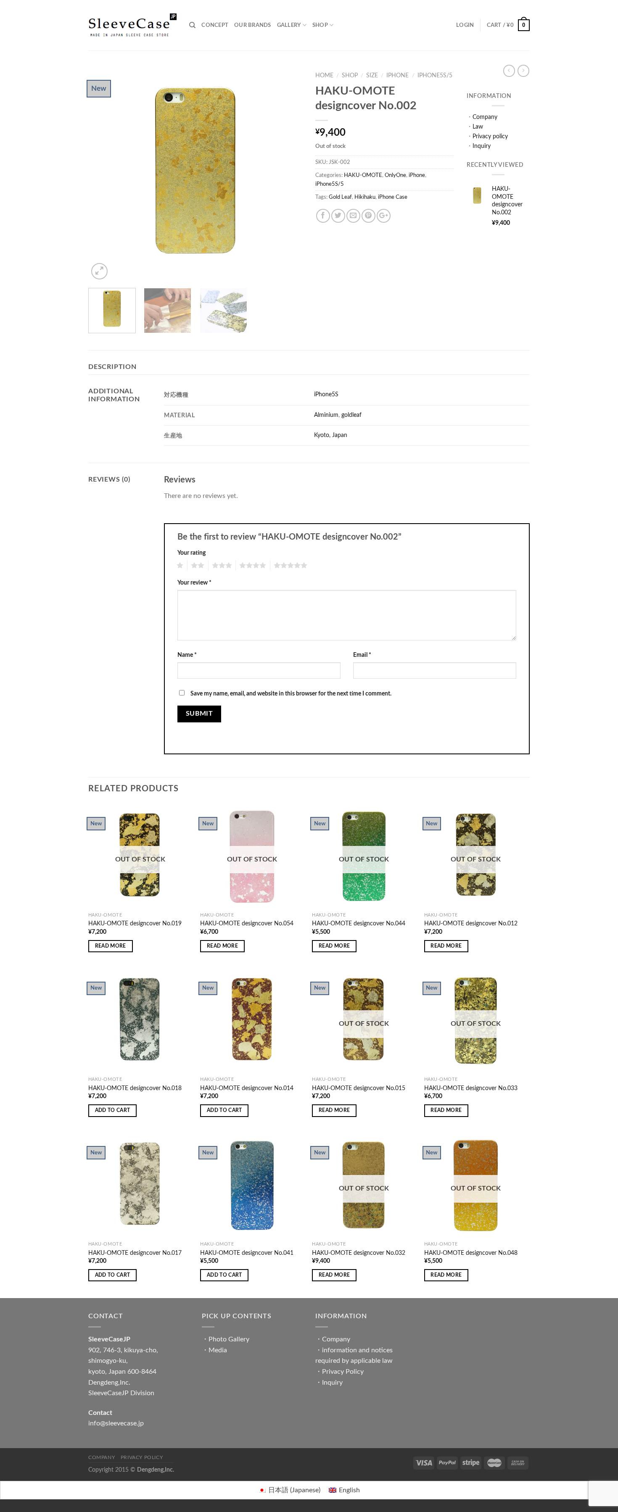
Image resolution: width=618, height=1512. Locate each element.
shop (350, 76)
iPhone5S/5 (434, 76)
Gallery (289, 25)
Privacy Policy (343, 1371)
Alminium (326, 415)
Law (478, 127)
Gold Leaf (340, 197)
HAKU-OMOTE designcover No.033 (471, 1088)
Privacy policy (490, 136)
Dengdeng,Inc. (155, 1470)
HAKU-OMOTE (363, 175)
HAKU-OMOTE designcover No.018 (135, 1088)
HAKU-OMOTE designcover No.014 (246, 1088)
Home (324, 76)
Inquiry (482, 146)
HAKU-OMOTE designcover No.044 (358, 923)
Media (218, 1350)
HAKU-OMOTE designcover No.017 (135, 1253)
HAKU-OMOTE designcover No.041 (246, 1253)
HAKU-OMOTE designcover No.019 (135, 923)
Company (485, 117)
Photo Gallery (229, 1339)
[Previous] (103, 174)
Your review (194, 583)
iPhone (397, 76)
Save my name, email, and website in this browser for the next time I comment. (290, 693)
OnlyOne (395, 175)
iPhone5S (326, 394)
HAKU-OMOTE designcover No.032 (358, 1253)
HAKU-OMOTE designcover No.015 (358, 1088)
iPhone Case (392, 197)
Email (362, 655)
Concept (214, 25)
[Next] (288, 174)
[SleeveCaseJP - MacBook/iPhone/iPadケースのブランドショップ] (132, 25)
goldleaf (351, 415)
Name (187, 655)
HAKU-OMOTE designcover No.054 (246, 923)
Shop (320, 25)
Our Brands (252, 25)
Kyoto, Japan (330, 435)
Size (372, 76)
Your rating (191, 553)
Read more (110, 946)
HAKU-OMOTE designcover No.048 (471, 1253)
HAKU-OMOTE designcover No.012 (471, 923)
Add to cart (112, 1110)
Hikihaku (364, 197)
